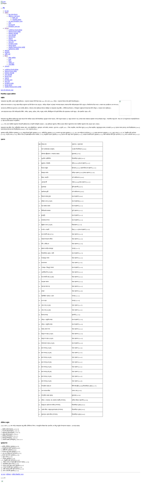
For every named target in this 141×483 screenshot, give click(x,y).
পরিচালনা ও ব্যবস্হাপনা (14, 16)
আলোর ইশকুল (11, 37)
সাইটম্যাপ (8, 474)
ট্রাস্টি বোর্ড (15, 18)
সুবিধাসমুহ (7, 51)
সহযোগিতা (7, 52)
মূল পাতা (7, 11)
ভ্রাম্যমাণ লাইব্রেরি (13, 33)
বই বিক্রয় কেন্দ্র (12, 40)
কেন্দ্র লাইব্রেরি (12, 35)
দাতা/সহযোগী (11, 25)
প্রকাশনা (10, 38)
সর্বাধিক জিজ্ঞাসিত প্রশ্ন (18, 474)
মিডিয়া (6, 56)
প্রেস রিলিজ (11, 64)
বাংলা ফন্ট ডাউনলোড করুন (7, 90)
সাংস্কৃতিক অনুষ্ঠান (12, 44)
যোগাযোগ (7, 66)
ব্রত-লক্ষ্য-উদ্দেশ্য (12, 14)
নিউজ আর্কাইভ (12, 57)
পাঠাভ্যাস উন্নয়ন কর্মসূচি (14, 32)
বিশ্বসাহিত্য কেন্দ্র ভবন (14, 26)
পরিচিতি (6, 13)
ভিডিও (10, 61)
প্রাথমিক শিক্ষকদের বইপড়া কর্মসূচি (16, 47)
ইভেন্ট (9, 59)
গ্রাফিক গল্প (11, 63)
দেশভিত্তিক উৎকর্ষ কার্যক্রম (15, 30)
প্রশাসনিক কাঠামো (16, 19)
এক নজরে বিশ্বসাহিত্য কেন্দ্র (15, 21)
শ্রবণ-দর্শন (11, 42)
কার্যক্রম (7, 28)
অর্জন (9, 23)
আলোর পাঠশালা (12, 45)
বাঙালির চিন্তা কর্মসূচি (13, 49)
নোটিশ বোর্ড (7, 54)
